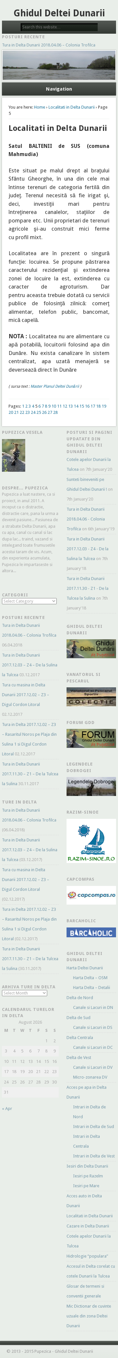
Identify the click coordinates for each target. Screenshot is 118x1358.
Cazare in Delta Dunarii (88, 1226)
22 (22, 412)
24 (33, 412)
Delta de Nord (80, 997)
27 (50, 412)
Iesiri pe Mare (86, 1185)
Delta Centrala (80, 1037)
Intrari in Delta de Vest (94, 1156)
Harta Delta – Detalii (91, 987)
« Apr (7, 1108)
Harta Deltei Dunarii (85, 967)
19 (104, 406)
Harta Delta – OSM (90, 977)
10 (53, 406)
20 (11, 412)
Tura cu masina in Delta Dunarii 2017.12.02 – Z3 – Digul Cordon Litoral (25, 694)
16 (87, 406)
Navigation (59, 89)
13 (70, 406)
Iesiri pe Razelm (88, 1175)
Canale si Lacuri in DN (93, 1007)
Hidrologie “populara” (87, 1256)
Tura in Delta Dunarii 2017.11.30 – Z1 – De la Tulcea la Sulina (30, 774)
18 (98, 406)
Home (39, 107)
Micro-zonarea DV (90, 1077)
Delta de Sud (78, 1017)
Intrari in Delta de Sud (93, 1126)
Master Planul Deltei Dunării (54, 386)
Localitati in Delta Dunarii (72, 107)
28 (55, 412)
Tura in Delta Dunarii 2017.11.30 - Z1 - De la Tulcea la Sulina (87, 588)
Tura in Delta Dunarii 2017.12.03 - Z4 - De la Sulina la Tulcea (87, 549)
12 (65, 406)
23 (27, 412)
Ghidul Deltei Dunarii (59, 13)
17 (92, 406)
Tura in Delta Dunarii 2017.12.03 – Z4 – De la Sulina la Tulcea (29, 665)
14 (76, 406)
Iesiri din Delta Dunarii (87, 1166)
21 (16, 412)
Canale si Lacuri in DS (92, 1027)
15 (81, 406)
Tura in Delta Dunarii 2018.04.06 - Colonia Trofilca (86, 519)
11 (59, 406)
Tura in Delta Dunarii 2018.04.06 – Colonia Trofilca (48, 45)
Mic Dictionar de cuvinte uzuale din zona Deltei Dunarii (89, 1316)
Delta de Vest (79, 1057)
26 (44, 412)
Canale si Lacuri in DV (92, 1067)
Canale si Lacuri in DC (93, 1047)
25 (38, 412)
